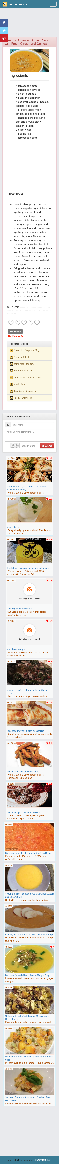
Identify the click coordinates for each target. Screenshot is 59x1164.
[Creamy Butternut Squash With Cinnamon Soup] (29, 918)
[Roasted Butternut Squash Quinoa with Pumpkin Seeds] (29, 1040)
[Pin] (4, 38)
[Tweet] (4, 30)
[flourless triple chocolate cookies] (29, 794)
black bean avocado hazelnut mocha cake (28, 567)
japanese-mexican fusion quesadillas (25, 730)
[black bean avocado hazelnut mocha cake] (29, 550)
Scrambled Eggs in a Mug (26, 350)
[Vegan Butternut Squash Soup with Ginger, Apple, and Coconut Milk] (29, 877)
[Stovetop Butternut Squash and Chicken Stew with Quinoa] (29, 1081)
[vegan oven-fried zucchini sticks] (29, 753)
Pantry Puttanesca (23, 397)
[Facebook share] (4, 23)
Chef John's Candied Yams (27, 377)
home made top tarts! (24, 363)
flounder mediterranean (25, 390)
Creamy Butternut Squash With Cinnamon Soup (29, 934)
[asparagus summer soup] (29, 591)
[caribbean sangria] (29, 631)
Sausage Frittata (22, 357)
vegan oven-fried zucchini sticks (23, 771)
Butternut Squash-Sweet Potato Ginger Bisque (28, 975)
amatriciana (19, 384)
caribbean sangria (16, 649)
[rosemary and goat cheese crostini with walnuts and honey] (29, 468)
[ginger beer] (29, 509)
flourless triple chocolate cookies (23, 812)
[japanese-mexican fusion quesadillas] (29, 713)
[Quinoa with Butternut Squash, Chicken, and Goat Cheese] (29, 999)
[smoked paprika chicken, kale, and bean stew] (29, 672)
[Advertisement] (29, 24)
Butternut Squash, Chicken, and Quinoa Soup (28, 852)
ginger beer (13, 527)
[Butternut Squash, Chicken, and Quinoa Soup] (29, 836)
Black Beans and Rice (24, 370)
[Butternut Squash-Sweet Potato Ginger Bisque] (29, 958)
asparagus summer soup (19, 608)
